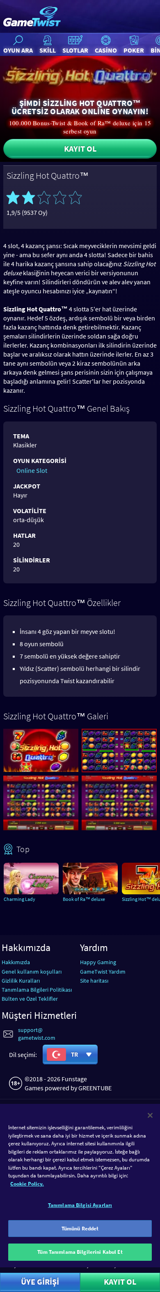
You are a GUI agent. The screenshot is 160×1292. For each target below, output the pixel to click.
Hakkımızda (16, 962)
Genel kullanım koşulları (32, 971)
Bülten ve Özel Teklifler (30, 998)
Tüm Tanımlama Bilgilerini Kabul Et (79, 1251)
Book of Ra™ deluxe (84, 899)
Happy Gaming (98, 962)
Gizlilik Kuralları (21, 980)
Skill (47, 50)
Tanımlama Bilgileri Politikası (37, 989)
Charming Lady (19, 899)
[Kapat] (150, 1115)
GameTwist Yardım (103, 971)
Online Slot (31, 470)
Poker (133, 50)
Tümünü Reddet (80, 1228)
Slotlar (75, 50)
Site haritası (94, 980)
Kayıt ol (80, 148)
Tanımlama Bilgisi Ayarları (80, 1205)
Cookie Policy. (27, 1183)
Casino (106, 50)
